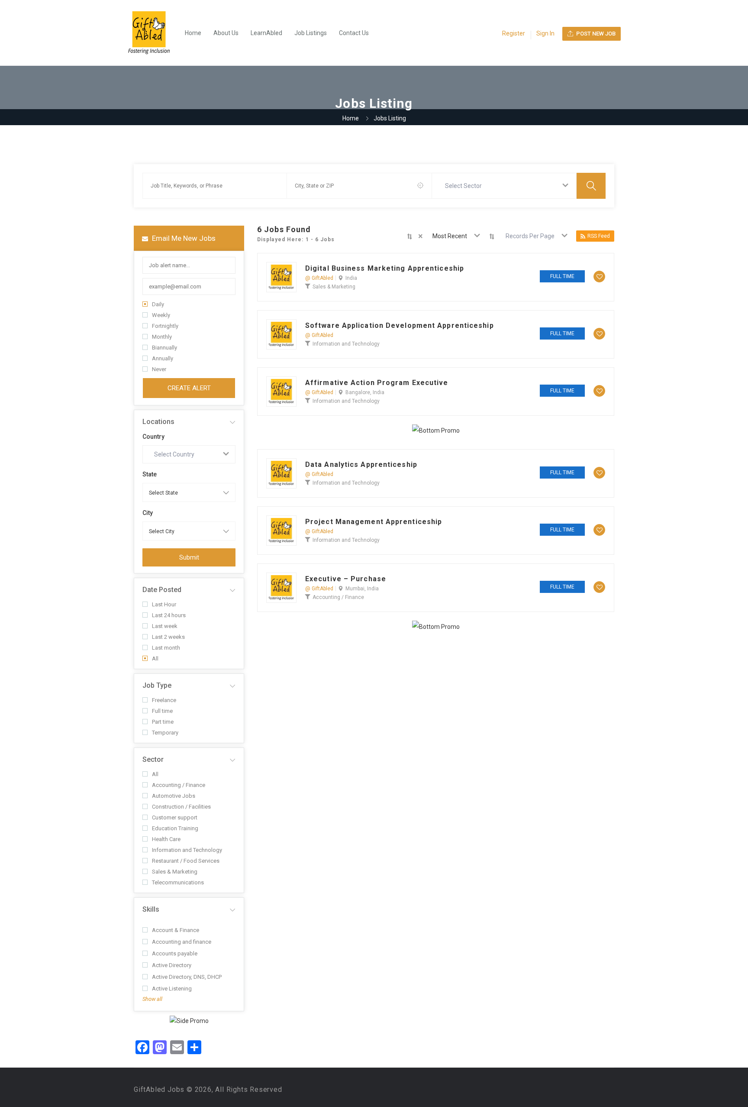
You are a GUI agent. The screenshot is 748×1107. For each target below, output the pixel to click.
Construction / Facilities (181, 806)
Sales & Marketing (174, 871)
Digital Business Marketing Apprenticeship (384, 268)
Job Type (156, 685)
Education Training (175, 828)
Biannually (164, 347)
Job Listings (310, 32)
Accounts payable (174, 953)
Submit (189, 557)
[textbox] (465, 186)
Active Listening (172, 988)
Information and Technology (187, 850)
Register (513, 33)
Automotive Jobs (173, 796)
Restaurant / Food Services (185, 861)
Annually (162, 358)
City (147, 513)
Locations (158, 422)
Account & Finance (175, 930)
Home (193, 32)
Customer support (174, 817)
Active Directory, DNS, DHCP (187, 977)
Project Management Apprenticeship (373, 521)
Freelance (164, 700)
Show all (152, 999)
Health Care (166, 839)
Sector (153, 759)
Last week (164, 626)
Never (159, 369)
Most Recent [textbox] (449, 236)
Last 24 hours (169, 615)
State (149, 474)
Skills (150, 909)
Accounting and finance (181, 942)
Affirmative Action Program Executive (376, 382)
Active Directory (171, 965)
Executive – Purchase (345, 579)
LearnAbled (266, 32)
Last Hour (164, 604)
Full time (162, 711)
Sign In (545, 33)
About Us (226, 32)
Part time (163, 722)
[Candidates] (153, 33)
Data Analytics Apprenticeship (361, 464)
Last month (166, 648)
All (155, 658)
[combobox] (504, 186)
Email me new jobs (183, 238)
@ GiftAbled (319, 278)
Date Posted (161, 590)
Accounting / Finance (178, 785)
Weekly (161, 315)
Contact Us (354, 32)
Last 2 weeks (168, 637)
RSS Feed (598, 236)
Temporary (165, 732)
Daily (158, 304)
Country (153, 437)
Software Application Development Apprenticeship (399, 325)
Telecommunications (178, 882)
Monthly (162, 337)
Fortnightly (165, 326)
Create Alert (189, 388)
